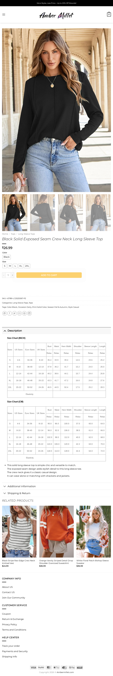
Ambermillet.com (65, 672)
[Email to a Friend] (19, 313)
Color (4, 253)
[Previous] (7, 110)
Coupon (6, 614)
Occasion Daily (24, 307)
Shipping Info (9, 656)
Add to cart (49, 275)
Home (5, 234)
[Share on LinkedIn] (29, 313)
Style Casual (73, 307)
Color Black (12, 307)
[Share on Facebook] (9, 313)
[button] (3, 14)
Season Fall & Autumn (57, 307)
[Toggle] (4, 331)
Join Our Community (13, 597)
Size (4, 262)
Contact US (8, 592)
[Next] (105, 110)
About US (7, 587)
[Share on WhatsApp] (4, 313)
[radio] (7, 257)
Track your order (11, 646)
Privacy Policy (9, 624)
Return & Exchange (13, 619)
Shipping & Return (19, 493)
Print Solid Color (39, 307)
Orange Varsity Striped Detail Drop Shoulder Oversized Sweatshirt (56, 561)
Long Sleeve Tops (26, 234)
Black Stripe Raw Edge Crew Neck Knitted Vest (18, 561)
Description (15, 330)
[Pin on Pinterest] (24, 313)
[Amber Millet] (56, 14)
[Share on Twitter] (14, 313)
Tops (13, 234)
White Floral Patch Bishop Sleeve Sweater (92, 561)
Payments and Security (15, 651)
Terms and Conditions (14, 629)
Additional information (22, 486)
